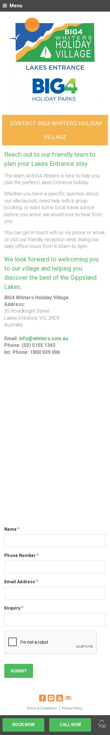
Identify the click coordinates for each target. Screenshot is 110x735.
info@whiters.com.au (43, 338)
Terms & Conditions (42, 708)
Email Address (19, 581)
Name (10, 529)
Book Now (23, 724)
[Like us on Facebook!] (42, 698)
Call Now (70, 724)
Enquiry (12, 608)
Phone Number (20, 555)
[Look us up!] (68, 698)
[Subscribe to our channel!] (59, 698)
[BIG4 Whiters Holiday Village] (55, 62)
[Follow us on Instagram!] (51, 698)
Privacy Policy (72, 708)
